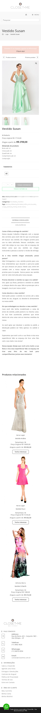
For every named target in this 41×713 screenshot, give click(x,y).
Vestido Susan (15, 34)
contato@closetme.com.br (21, 658)
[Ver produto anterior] (3, 57)
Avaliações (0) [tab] (20, 225)
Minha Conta (6, 694)
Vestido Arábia (20, 438)
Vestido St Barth (20, 586)
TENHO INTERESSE (24, 185)
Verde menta (21, 207)
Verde (15, 207)
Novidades (13, 202)
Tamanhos (7, 167)
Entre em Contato (8, 682)
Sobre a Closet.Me (8, 666)
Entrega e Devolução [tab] (20, 220)
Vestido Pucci (20, 509)
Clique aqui (20, 51)
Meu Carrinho (7, 691)
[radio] (6, 173)
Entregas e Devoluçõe (9, 671)
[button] (36, 63)
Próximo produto (30, 57)
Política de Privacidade (10, 677)
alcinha (8, 204)
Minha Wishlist (7, 696)
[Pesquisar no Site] (20, 20)
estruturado (32, 204)
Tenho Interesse (20, 452)
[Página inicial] (2, 34)
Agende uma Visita (8, 669)
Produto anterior (11, 57)
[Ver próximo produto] (37, 57)
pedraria (9, 207)
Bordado (20, 204)
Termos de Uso (7, 680)
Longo (4, 207)
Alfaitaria (14, 204)
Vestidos (20, 202)
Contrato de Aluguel (9, 674)
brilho (25, 204)
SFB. (26, 711)
